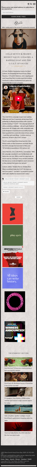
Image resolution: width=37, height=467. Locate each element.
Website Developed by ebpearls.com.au (13, 462)
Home (2, 459)
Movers (17, 459)
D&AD (30, 459)
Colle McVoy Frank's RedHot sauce (17, 179)
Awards (12, 459)
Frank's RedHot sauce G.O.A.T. (13, 187)
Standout (24, 459)
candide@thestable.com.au (16, 455)
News (19, 197)
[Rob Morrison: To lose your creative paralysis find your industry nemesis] (18, 366)
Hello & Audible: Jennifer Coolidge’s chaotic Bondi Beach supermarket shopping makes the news (18, 418)
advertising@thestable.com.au (13, 457)
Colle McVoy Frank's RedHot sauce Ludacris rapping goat (15, 183)
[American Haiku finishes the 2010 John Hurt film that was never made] (18, 430)
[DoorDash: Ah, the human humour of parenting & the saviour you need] (18, 381)
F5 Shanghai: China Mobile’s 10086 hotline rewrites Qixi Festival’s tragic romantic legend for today (18, 400)
